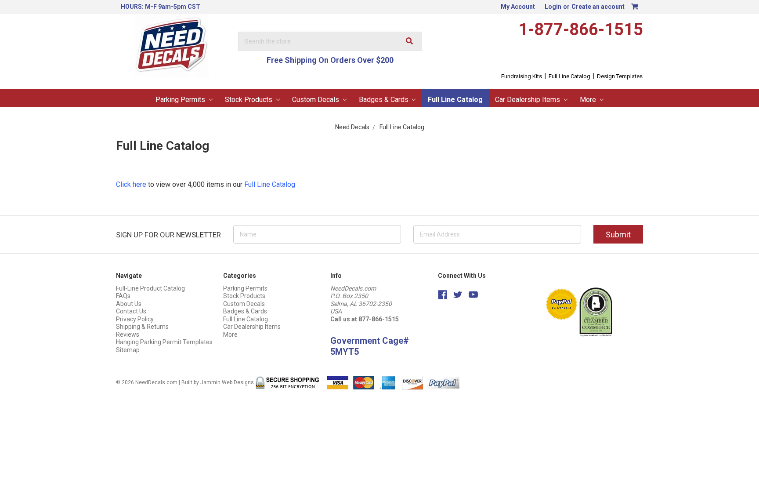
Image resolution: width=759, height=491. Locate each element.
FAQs (123, 295)
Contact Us (131, 311)
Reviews (127, 334)
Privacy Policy (135, 319)
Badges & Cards (384, 99)
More (589, 99)
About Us (128, 303)
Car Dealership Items (528, 99)
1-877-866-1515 (580, 29)
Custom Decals (316, 99)
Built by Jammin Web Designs (217, 382)
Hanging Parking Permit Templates (164, 342)
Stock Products (249, 99)
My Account (518, 6)
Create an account (598, 6)
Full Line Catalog (569, 76)
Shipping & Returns (142, 326)
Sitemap (128, 349)
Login (553, 6)
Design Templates (620, 76)
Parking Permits (181, 99)
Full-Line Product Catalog (150, 288)
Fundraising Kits (521, 76)
